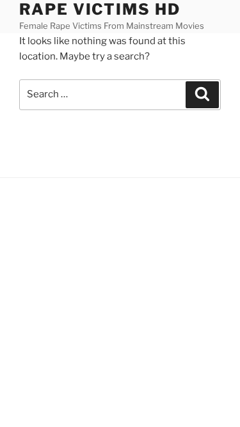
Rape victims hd (99, 9)
